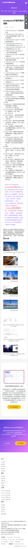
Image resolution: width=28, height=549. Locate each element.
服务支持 (3, 476)
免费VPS (12, 541)
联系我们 (3, 464)
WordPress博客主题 (5, 497)
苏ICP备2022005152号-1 (19, 543)
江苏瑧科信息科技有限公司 (19, 521)
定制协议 (3, 483)
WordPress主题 (13, 528)
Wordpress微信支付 (5, 541)
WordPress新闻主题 (5, 499)
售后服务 (3, 478)
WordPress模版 (21, 528)
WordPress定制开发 (5, 530)
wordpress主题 (9, 537)
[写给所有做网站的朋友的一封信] (14, 376)
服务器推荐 (3, 513)
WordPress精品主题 (5, 490)
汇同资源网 (3, 543)
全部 (5, 11)
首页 (2, 11)
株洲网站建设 (17, 541)
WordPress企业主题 (5, 492)
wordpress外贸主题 (5, 495)
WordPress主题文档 (12, 11)
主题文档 (3, 509)
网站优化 (3, 507)
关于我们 (3, 462)
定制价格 (3, 480)
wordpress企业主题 (10, 187)
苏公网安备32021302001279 (20, 546)
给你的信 (3, 468)
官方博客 (3, 471)
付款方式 (3, 485)
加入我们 (3, 466)
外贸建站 (3, 505)
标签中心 (3, 511)
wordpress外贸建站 (19, 539)
